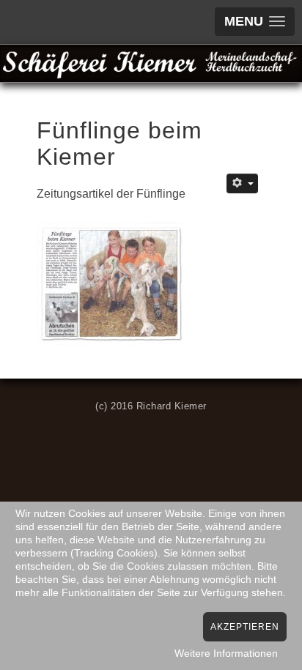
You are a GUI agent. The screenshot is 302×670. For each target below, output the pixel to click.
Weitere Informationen (226, 653)
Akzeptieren (244, 627)
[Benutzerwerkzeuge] (242, 183)
